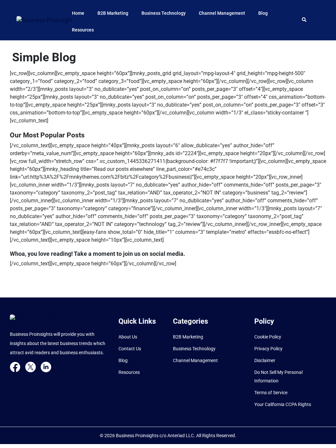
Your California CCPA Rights (282, 404)
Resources (83, 29)
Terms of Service (270, 392)
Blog (263, 13)
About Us (127, 336)
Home (78, 13)
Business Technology (163, 13)
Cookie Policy (267, 336)
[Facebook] (15, 366)
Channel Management (222, 13)
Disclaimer (264, 360)
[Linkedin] (46, 366)
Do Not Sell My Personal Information (278, 376)
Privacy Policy (268, 348)
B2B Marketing (112, 13)
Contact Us (129, 348)
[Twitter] (30, 366)
